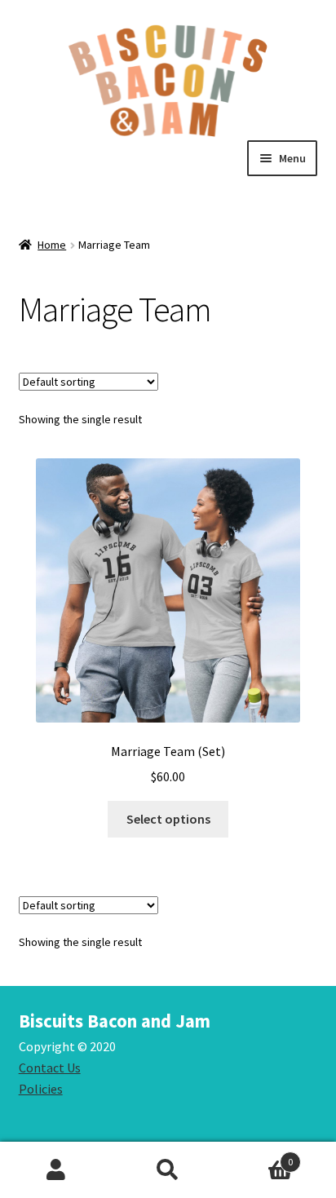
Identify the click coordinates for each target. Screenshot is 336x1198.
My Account (56, 1170)
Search (167, 1170)
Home (52, 244)
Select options (168, 819)
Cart (259, 1156)
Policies (41, 1089)
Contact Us (50, 1067)
